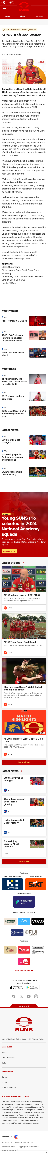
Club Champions (8, 1057)
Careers (5, 1077)
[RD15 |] (24, 337)
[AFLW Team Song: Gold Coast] (24, 634)
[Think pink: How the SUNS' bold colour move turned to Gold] (24, 380)
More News (24, 861)
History (4, 1063)
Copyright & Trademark (28, 1146)
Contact (5, 1082)
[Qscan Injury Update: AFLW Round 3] (24, 847)
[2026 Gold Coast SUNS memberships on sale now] (24, 412)
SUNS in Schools (9, 1088)
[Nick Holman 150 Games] (24, 320)
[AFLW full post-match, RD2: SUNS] (24, 588)
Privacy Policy (38, 1039)
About (4, 1052)
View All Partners (22, 970)
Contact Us (7, 1143)
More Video (24, 762)
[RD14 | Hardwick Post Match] (24, 352)
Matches (39, 16)
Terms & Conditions (24, 1143)
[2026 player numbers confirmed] (24, 396)
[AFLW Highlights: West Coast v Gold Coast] (24, 734)
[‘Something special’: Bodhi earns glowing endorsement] (24, 456)
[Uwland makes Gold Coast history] (24, 472)
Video (22, 16)
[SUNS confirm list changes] (24, 440)
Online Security (9, 1150)
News (7, 16)
